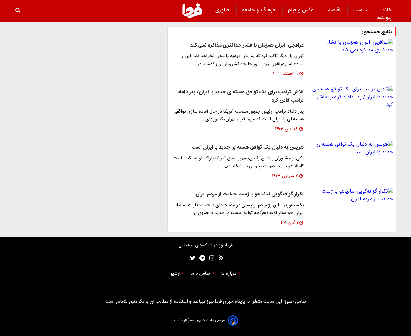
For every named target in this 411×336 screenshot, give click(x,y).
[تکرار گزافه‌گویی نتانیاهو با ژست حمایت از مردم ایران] (351, 195)
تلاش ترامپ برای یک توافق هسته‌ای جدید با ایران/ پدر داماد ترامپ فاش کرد (241, 96)
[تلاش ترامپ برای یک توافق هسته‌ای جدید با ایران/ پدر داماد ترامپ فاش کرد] (351, 97)
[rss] (219, 258)
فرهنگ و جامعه (259, 10)
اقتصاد (334, 10)
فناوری (223, 10)
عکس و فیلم (301, 10)
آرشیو (175, 274)
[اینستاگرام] (210, 258)
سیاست (362, 10)
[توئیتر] (191, 258)
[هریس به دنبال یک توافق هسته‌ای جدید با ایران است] (351, 148)
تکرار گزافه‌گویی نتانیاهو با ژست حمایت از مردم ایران (250, 194)
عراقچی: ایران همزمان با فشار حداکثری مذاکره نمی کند (247, 45)
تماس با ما (200, 274)
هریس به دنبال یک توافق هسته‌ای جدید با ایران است (248, 147)
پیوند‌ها (384, 17)
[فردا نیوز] (192, 11)
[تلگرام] (200, 258)
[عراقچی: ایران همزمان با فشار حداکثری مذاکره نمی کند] (351, 46)
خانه (387, 10)
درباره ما (229, 274)
